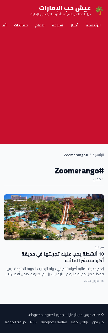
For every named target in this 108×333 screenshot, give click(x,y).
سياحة (57, 25)
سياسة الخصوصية (54, 322)
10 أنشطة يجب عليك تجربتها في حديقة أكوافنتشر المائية (62, 257)
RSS (33, 322)
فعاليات (21, 25)
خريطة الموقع (15, 322)
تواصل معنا (79, 322)
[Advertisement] (54, 87)
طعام (40, 25)
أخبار (74, 25)
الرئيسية (93, 25)
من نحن (98, 322)
